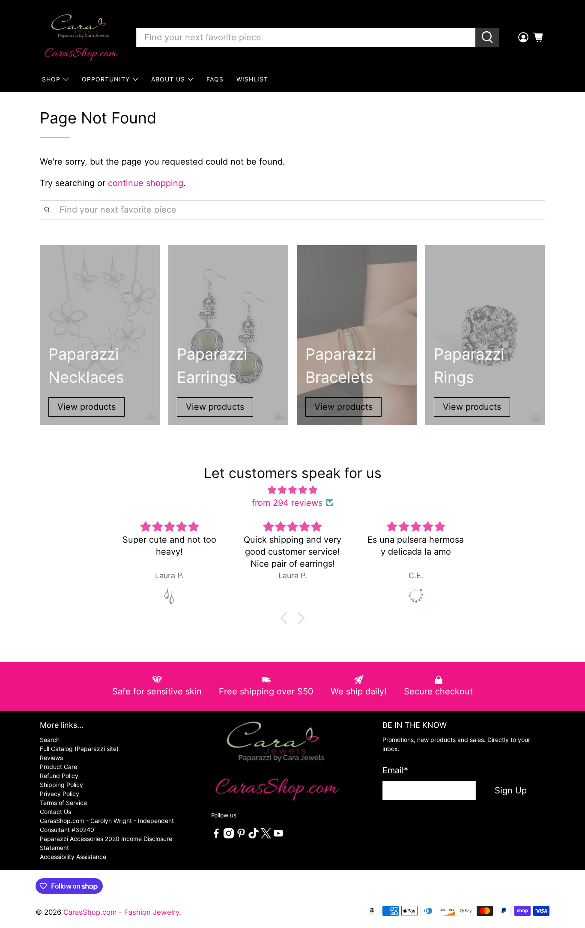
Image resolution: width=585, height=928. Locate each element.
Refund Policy (59, 775)
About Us (168, 79)
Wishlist (252, 79)
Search (50, 739)
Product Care (58, 766)
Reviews (51, 757)
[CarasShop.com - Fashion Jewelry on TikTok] (253, 836)
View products (86, 407)
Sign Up (511, 790)
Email (395, 770)
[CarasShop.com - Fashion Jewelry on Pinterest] (241, 836)
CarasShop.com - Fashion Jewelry (121, 912)
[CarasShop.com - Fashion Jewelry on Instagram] (229, 836)
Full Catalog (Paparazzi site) (79, 748)
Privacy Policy (59, 793)
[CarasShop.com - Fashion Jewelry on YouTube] (278, 836)
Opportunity (106, 79)
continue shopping (145, 183)
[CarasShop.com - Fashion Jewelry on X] (266, 836)
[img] (292, 490)
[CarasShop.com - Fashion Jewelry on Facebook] (216, 836)
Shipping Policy (61, 784)
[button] (286, 618)
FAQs (215, 79)
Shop (51, 79)
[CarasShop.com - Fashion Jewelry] (80, 37)
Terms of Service (63, 802)
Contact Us (55, 811)
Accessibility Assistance (73, 856)
